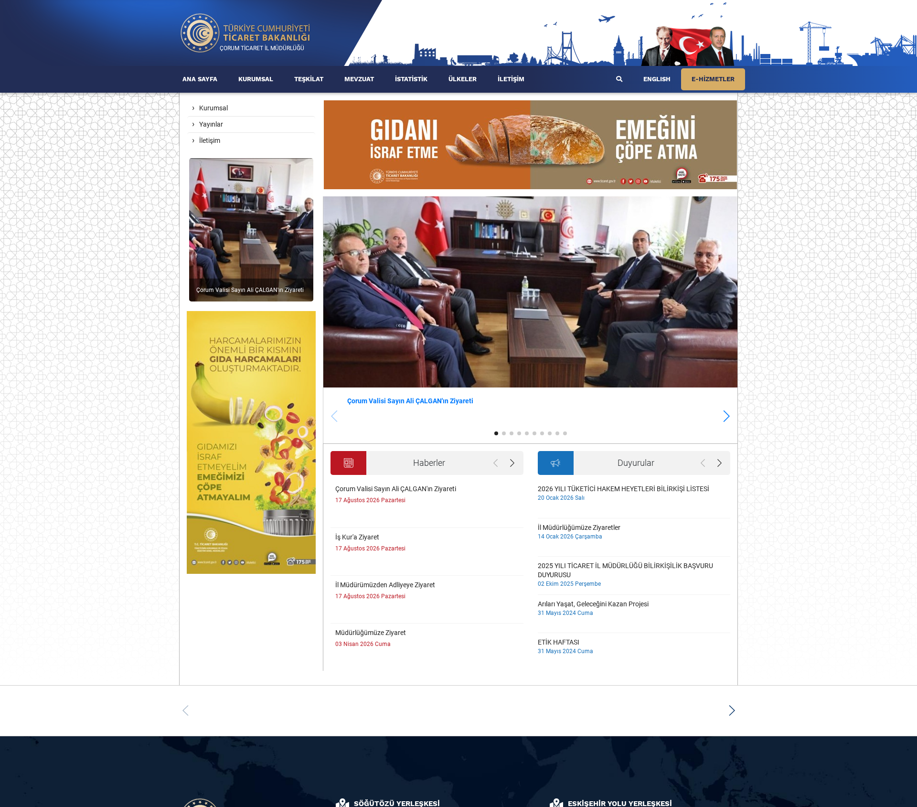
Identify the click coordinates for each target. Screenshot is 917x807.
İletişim (209, 140)
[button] (726, 416)
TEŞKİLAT (308, 79)
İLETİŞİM (511, 79)
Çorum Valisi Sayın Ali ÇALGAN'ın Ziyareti (410, 401)
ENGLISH (657, 79)
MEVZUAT (359, 79)
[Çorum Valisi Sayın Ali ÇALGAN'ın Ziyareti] (251, 229)
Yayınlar (211, 124)
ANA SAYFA (199, 79)
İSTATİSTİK (411, 79)
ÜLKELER (462, 79)
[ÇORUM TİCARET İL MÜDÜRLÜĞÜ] (245, 32)
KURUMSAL (255, 79)
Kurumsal (213, 108)
